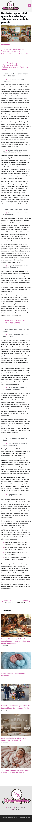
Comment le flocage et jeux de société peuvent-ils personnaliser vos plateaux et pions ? (15, 641)
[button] (29, 5)
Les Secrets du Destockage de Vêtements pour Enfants (13, 50)
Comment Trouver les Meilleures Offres (16, 54)
